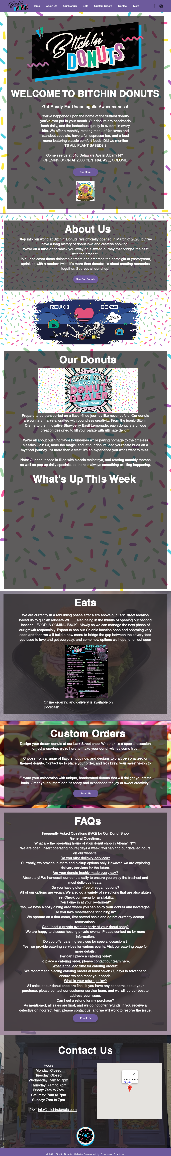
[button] (86, 671)
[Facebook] (154, 6)
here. (126, 961)
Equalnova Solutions (112, 1154)
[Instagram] (161, 6)
